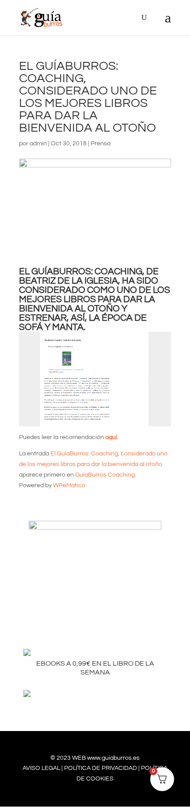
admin (38, 143)
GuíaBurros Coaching (105, 475)
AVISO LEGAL (41, 768)
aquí (111, 437)
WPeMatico (69, 485)
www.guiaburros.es (113, 758)
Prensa (100, 143)
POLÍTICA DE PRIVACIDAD (100, 768)
